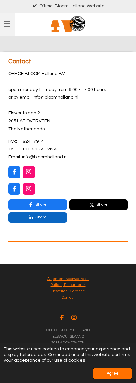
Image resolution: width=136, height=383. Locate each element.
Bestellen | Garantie (68, 291)
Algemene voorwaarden (68, 279)
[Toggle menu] (7, 24)
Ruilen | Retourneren (68, 285)
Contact (68, 297)
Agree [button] (113, 373)
